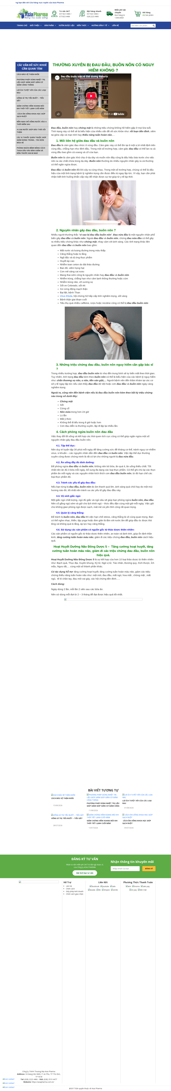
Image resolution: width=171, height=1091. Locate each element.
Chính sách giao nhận (74, 894)
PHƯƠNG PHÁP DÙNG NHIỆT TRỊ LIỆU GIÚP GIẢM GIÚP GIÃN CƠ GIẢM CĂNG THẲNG (31, 82)
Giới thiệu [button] (34, 25)
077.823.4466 (64, 16)
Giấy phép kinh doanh (74, 891)
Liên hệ (115, 25)
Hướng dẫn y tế (99, 25)
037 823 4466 (64, 14)
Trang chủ (22, 25)
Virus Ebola (66, 296)
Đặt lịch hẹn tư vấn (84, 873)
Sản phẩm (49, 25)
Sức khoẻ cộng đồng (61, 48)
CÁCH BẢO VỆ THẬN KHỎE (28, 74)
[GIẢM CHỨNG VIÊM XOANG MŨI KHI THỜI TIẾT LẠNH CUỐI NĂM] (103, 816)
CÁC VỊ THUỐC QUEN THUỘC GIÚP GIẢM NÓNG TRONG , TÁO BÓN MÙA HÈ (31, 140)
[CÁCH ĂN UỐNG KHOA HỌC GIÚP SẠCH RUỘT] (138, 816)
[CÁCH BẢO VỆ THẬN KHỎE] (63, 795)
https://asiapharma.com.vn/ (43, 1082)
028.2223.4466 (93, 16)
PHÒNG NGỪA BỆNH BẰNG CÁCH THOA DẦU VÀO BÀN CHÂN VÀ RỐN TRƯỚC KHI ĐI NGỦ (31, 150)
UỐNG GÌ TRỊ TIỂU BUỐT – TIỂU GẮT (66, 818)
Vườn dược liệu (66, 25)
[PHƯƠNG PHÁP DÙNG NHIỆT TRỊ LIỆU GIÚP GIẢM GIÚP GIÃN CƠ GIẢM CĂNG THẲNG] (103, 797)
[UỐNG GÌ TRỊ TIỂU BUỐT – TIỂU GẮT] (67, 815)
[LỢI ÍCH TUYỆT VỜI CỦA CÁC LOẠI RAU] (138, 796)
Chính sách (70, 889)
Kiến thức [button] (82, 25)
